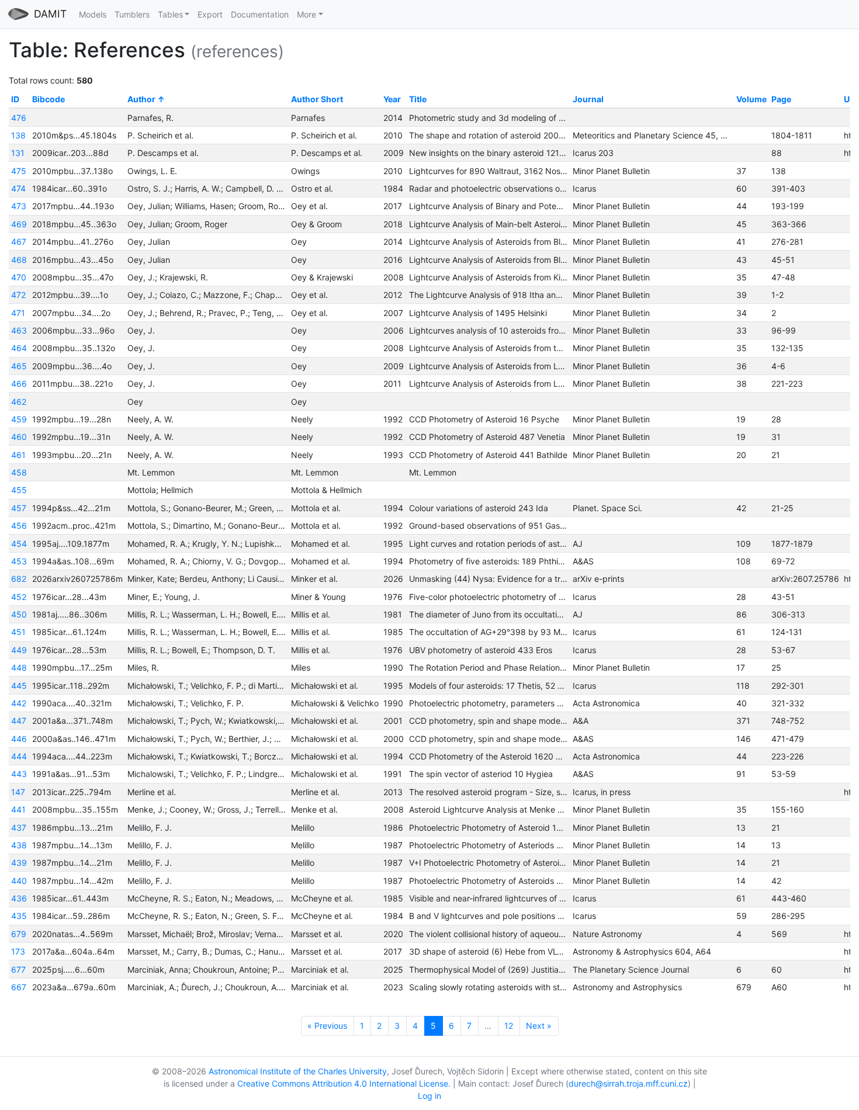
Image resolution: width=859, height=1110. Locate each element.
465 (19, 366)
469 (19, 224)
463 (19, 330)
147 (18, 792)
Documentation (260, 14)
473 (18, 206)
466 (19, 383)
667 (18, 987)
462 (18, 402)
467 (18, 242)
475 (18, 171)
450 (19, 614)
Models (92, 14)
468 (19, 260)
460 (19, 437)
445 (19, 686)
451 (18, 632)
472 (18, 295)
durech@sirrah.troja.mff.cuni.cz (628, 1083)
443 (19, 774)
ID (15, 99)
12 (508, 1026)
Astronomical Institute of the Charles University (298, 1071)
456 (19, 525)
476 (18, 118)
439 (19, 863)
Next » (539, 1026)
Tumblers (132, 14)
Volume (751, 99)
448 (19, 667)
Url (849, 99)
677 (18, 969)
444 (19, 756)
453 (19, 561)
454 (19, 544)
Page (781, 99)
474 (18, 188)
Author (141, 99)
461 (18, 455)
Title (418, 99)
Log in (429, 1096)
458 (19, 472)
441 (18, 809)
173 (18, 951)
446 (19, 739)
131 (18, 153)
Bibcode (48, 99)
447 (18, 721)
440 (19, 881)
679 (18, 934)
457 (18, 508)
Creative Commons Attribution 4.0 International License (342, 1083)
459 (19, 419)
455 (19, 490)
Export (210, 14)
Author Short (317, 99)
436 (19, 898)
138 (18, 135)
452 (18, 597)
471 (18, 313)
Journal (588, 99)
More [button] (306, 14)
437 (18, 827)
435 (19, 916)
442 (18, 703)
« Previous (327, 1026)
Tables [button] (170, 14)
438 (19, 845)
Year (392, 99)
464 (19, 348)
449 (19, 650)
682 (18, 579)
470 (18, 277)
